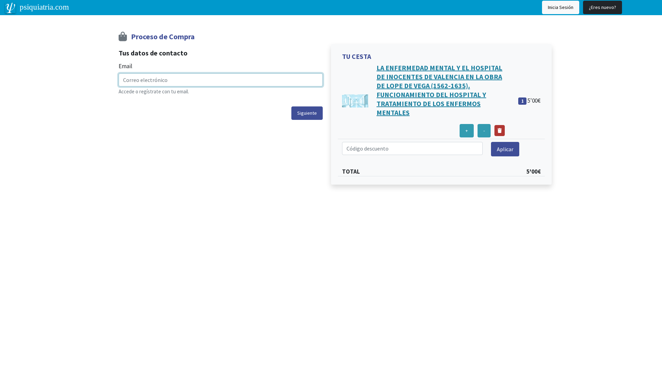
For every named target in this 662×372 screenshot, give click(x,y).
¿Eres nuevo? (602, 7)
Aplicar (505, 149)
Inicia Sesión (560, 7)
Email (125, 66)
